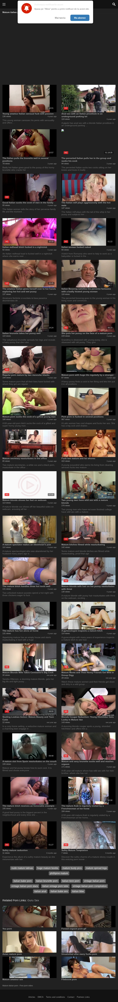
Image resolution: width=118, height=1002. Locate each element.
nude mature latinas (22, 868)
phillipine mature (59, 873)
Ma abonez (80, 18)
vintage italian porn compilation (90, 886)
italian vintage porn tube (55, 886)
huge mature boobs (47, 868)
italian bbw (78, 891)
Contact (70, 997)
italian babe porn (23, 881)
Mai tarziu (60, 18)
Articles (31, 997)
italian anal (40, 891)
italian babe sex (59, 891)
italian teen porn (71, 881)
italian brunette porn (47, 881)
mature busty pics (72, 868)
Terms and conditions (55, 997)
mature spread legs (96, 868)
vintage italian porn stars (24, 886)
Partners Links (83, 997)
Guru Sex (33, 900)
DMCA (40, 997)
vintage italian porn (94, 881)
